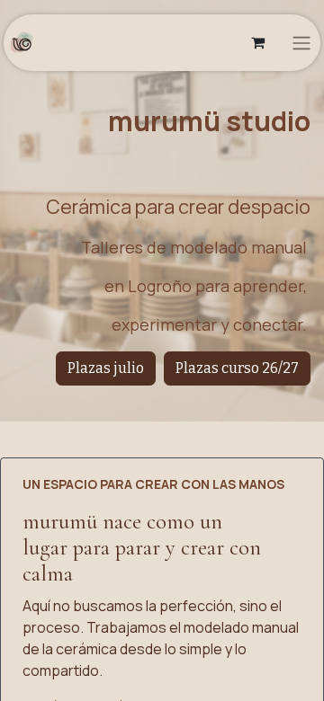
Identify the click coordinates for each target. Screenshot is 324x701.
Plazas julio (106, 368)
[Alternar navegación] (301, 42)
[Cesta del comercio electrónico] (257, 42)
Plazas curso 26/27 (237, 368)
